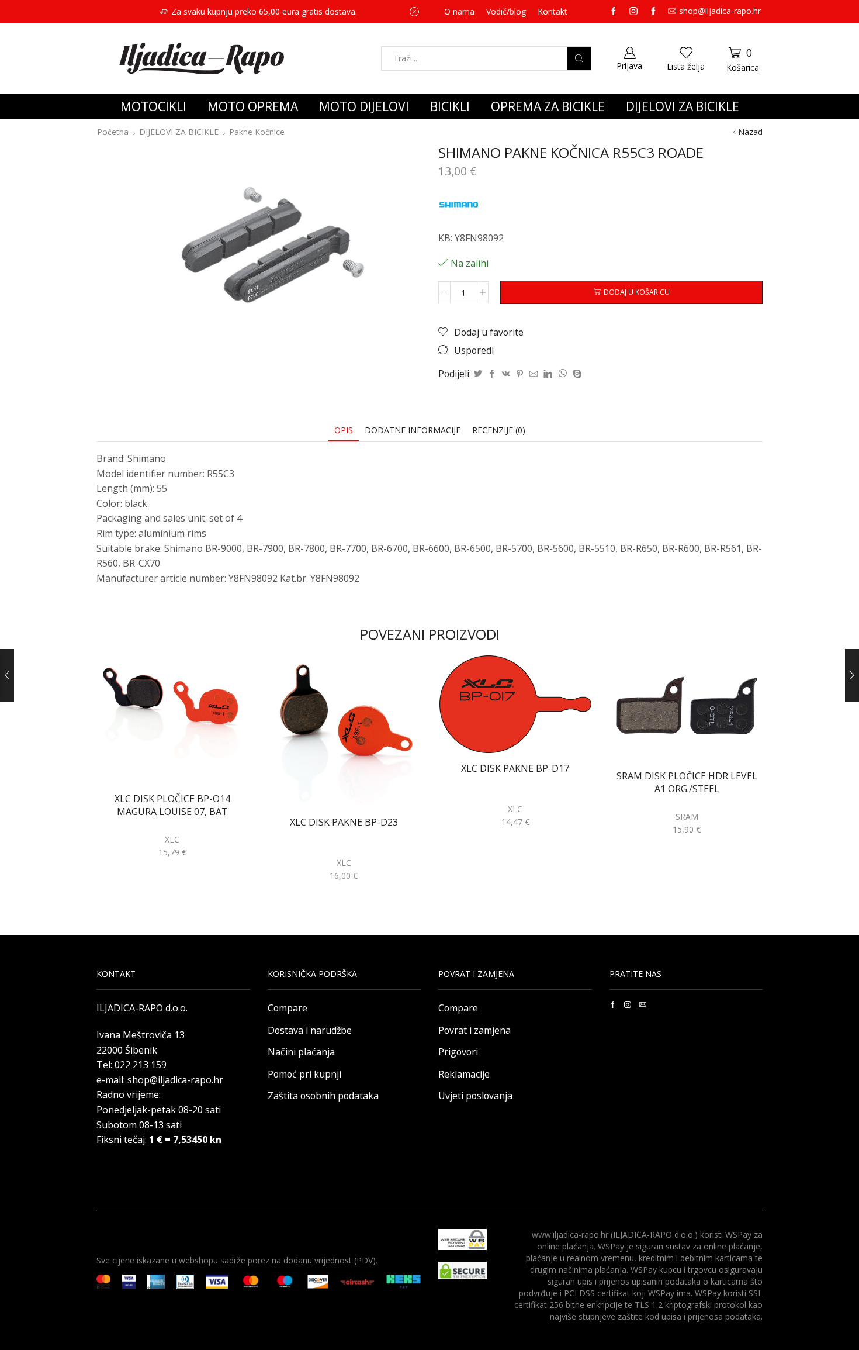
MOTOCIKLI (153, 106)
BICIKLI (450, 106)
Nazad (750, 131)
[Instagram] (633, 11)
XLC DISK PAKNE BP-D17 (515, 768)
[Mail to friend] (534, 373)
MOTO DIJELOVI (364, 106)
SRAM (687, 816)
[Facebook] (492, 373)
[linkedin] (548, 373)
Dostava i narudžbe (310, 1030)
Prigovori (458, 1051)
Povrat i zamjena (474, 1030)
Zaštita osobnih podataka (323, 1095)
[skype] (575, 373)
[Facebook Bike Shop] (613, 11)
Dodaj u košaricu (637, 291)
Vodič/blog (506, 11)
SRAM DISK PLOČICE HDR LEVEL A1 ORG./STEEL (686, 782)
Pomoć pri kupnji (304, 1074)
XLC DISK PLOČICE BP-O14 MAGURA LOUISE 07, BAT (172, 805)
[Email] (642, 1004)
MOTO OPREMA (252, 106)
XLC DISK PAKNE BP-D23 (344, 822)
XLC (172, 839)
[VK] (506, 373)
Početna (113, 131)
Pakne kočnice (257, 131)
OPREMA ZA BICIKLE (548, 106)
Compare (287, 1008)
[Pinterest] (520, 373)
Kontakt (552, 11)
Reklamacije (464, 1074)
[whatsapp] (562, 373)
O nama (459, 11)
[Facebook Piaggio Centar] (653, 11)
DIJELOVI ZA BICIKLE (682, 106)
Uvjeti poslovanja (475, 1095)
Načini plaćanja (301, 1051)
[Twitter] (478, 373)
